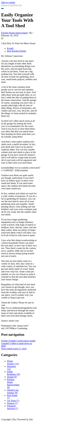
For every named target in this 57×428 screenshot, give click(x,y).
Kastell (10, 48)
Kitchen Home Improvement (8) (13, 383)
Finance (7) (12, 403)
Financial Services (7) (12, 407)
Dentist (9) (12, 377)
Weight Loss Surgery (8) (13, 391)
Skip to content (8, 2)
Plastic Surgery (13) (13, 362)
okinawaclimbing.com (11, 5)
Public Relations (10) (13, 372)
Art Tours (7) (13, 400)
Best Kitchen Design (16, 51)
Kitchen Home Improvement (14, 33)
